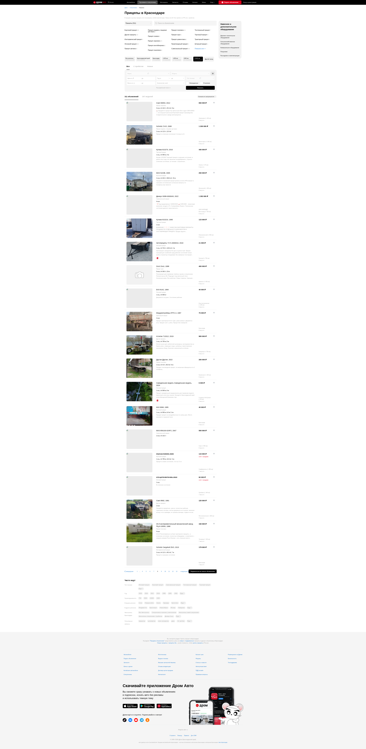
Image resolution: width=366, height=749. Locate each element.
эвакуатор (142, 621)
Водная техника (163, 658)
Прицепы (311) (131, 23)
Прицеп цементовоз (182, 39)
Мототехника (162, 654)
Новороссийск (149, 603)
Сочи (140, 603)
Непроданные (193, 83)
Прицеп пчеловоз (182, 30)
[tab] (128, 67)
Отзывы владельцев (164, 666)
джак (172, 621)
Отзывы (185, 2)
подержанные (189, 641)
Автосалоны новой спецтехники (189, 612)
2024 (146, 593)
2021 (152, 593)
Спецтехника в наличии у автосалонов (164, 612)
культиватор (151, 621)
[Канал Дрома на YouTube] (136, 720)
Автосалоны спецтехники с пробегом (150, 616)
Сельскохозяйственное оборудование (227, 42)
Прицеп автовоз (135, 48)
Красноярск (153, 607)
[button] (141, 588)
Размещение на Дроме (235, 654)
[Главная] (99, 2)
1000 (158, 598)
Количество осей (162, 83)
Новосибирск (164, 607)
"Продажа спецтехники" (157, 641)
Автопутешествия (201, 666)
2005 (169, 593)
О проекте (172, 735)
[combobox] (138, 23)
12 (172, 571)
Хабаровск (181, 607)
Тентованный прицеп (206, 30)
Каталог (195, 2)
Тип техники (190, 78)
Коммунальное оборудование (229, 47)
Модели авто (182, 729)
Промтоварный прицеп (182, 44)
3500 (145, 598)
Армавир (166, 603)
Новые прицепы (162, 643)
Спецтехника (128, 674)
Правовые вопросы (202, 674)
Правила (186, 735)
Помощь (179, 735)
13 (176, 571)
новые (182, 641)
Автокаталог (162, 674)
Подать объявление (130, 658)
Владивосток (143, 607)
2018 (158, 593)
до (172, 78)
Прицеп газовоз (159, 36)
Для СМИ (193, 735)
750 (140, 598)
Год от (159, 78)
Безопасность (232, 658)
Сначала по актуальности (206, 96)
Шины (204, 2)
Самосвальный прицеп (182, 48)
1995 (164, 593)
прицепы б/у (172, 643)
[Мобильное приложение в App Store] (130, 706)
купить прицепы (198, 643)
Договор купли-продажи (165, 670)
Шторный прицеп (206, 44)
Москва (111, 2)
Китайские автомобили (131, 670)
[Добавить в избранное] (214, 102)
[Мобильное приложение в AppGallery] (164, 706)
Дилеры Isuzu (169, 616)
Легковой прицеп (135, 44)
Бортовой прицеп (135, 30)
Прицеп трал (182, 35)
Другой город (209, 59)
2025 (140, 593)
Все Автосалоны (144, 612)
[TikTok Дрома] (124, 720)
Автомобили (131, 2)
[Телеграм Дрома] (142, 720)
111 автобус (181, 621)
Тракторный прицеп (206, 39)
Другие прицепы (135, 35)
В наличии (206, 83)
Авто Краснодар (223, 742)
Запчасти (175, 2)
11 (169, 571)
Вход (249, 2)
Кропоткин (175, 603)
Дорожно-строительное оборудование (227, 36)
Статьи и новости (201, 662)
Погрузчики (223, 51)
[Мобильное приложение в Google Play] (147, 706)
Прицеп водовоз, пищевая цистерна (159, 30)
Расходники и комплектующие (229, 55)
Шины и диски (128, 666)
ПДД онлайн (199, 670)
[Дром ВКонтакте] (130, 720)
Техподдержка (232, 662)
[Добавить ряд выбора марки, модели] (213, 73)
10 (165, 571)
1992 (175, 593)
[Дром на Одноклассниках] (147, 720)
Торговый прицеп (206, 35)
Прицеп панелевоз (159, 50)
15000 (152, 598)
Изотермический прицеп (135, 39)
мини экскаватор (163, 621)
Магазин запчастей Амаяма (166, 662)
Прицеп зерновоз (159, 41)
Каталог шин (199, 654)
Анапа (158, 603)
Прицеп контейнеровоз (159, 45)
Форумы (198, 658)
